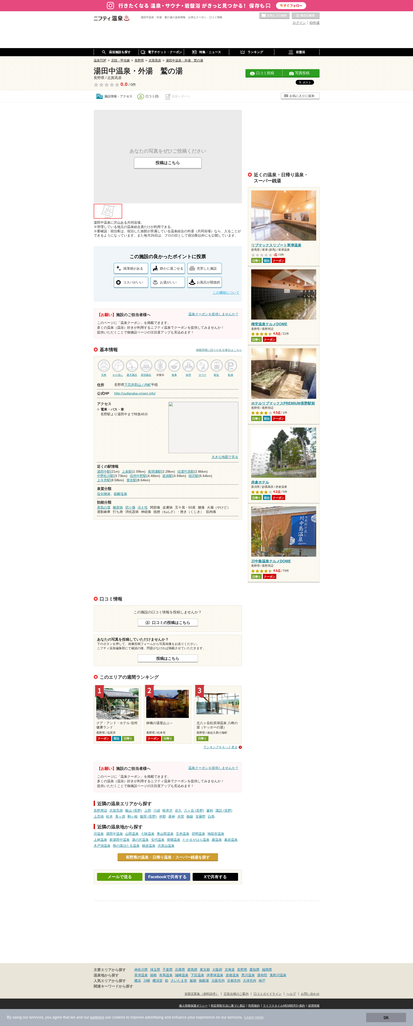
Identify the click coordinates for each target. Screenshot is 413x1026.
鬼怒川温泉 (278, 975)
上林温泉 (100, 840)
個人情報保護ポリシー (193, 1005)
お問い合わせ (310, 994)
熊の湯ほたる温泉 (126, 846)
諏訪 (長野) (224, 810)
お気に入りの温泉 (274, 15)
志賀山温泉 (166, 846)
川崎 (146, 980)
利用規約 (254, 1005)
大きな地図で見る (225, 457)
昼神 (171, 816)
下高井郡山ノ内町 (137, 385)
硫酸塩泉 (120, 494)
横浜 (137, 980)
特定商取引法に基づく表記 (228, 1005)
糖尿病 (118, 507)
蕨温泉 (217, 840)
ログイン (299, 23)
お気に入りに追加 (301, 96)
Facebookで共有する (167, 877)
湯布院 (262, 975)
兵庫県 (180, 969)
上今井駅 (103, 480)
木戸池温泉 (102, 846)
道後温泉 (232, 975)
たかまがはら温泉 (196, 840)
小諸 (156, 810)
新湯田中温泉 (119, 840)
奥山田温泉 (165, 834)
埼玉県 (155, 969)
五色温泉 (182, 834)
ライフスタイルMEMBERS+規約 (284, 1005)
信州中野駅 (138, 476)
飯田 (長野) (148, 816)
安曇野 (201, 816)
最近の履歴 (306, 15)
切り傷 (130, 507)
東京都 (205, 969)
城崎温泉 (181, 975)
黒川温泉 (248, 975)
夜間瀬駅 (154, 471)
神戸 (262, 980)
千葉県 (168, 969)
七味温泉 (147, 834)
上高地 (99, 816)
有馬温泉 (166, 975)
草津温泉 (141, 975)
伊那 (162, 816)
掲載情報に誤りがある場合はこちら (219, 350)
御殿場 (204, 980)
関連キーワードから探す (113, 986)
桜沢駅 (194, 476)
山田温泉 (132, 834)
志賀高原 (116, 810)
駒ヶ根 (133, 816)
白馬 (211, 816)
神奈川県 (141, 969)
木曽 (180, 816)
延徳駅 (168, 476)
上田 (147, 810)
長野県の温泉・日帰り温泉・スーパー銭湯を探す (168, 857)
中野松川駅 (105, 476)
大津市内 (249, 980)
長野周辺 (100, 810)
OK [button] (386, 1017)
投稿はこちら (168, 163)
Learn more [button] (254, 1017)
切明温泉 (198, 834)
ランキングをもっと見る (220, 747)
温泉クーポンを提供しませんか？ (213, 314)
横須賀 (157, 980)
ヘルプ (291, 994)
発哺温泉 (173, 840)
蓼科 (209, 810)
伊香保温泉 (214, 975)
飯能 (193, 980)
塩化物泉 (103, 494)
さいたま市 (179, 980)
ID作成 (315, 23)
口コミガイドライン (268, 994)
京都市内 (233, 980)
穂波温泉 (148, 846)
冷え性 (143, 507)
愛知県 (255, 969)
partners (97, 1017)
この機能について (226, 292)
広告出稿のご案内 (236, 994)
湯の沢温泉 (140, 840)
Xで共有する (215, 877)
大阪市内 (218, 980)
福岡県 (267, 969)
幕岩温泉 (231, 840)
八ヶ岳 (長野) (194, 810)
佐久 (178, 810)
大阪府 (217, 969)
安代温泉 (157, 840)
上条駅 (127, 471)
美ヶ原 (120, 816)
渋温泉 (99, 834)
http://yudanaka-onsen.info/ (135, 393)
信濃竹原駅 (185, 471)
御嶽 (189, 816)
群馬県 (192, 969)
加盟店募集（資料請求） (202, 994)
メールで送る (120, 877)
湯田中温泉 (114, 834)
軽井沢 (168, 810)
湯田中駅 (103, 471)
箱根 (153, 975)
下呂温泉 (197, 975)
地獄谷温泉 (215, 834)
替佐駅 (131, 480)
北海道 (230, 969)
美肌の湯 (103, 507)
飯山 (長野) (133, 810)
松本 (109, 816)
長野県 (242, 969)
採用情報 (314, 1005)
